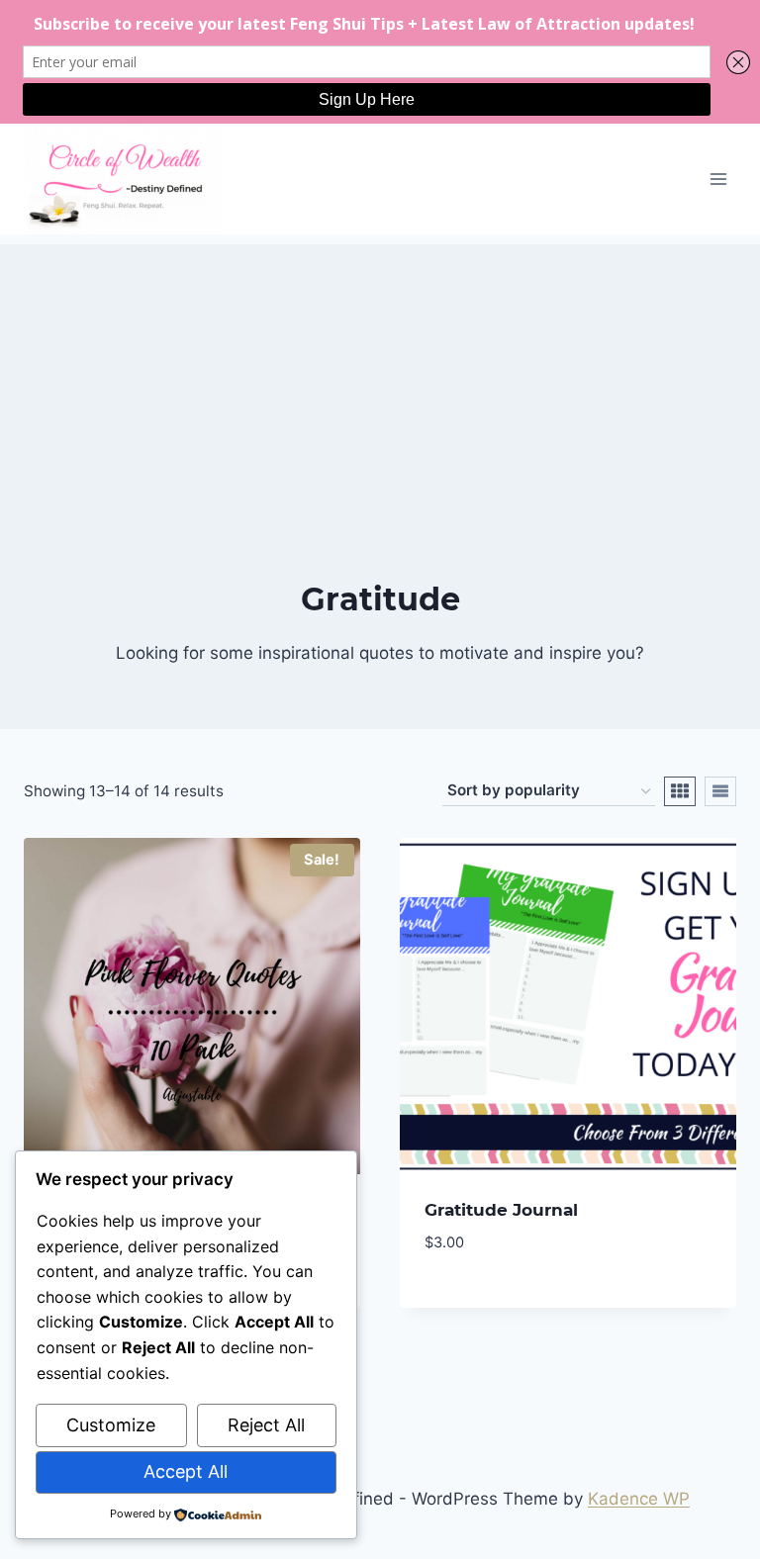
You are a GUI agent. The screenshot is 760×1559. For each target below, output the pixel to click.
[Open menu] (718, 178)
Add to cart (474, 1301)
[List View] (720, 791)
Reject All (266, 1425)
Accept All (185, 1471)
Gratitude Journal (501, 1210)
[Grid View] (680, 791)
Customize (110, 1425)
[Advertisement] (380, 382)
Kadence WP (639, 1499)
